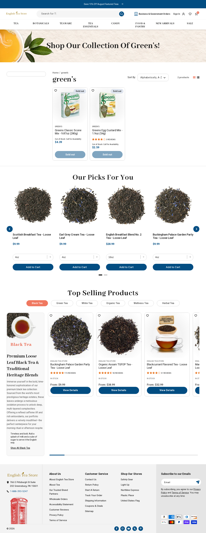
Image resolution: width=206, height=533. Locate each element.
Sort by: (132, 77)
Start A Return (92, 490)
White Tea (87, 303)
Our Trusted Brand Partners (58, 492)
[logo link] (22, 474)
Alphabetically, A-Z (151, 77)
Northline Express (130, 490)
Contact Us (90, 479)
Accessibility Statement (61, 504)
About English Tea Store (61, 479)
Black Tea (37, 303)
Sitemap (89, 511)
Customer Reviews (59, 509)
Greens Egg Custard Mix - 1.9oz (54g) (107, 132)
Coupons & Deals (94, 506)
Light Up (125, 484)
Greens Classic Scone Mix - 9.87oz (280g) (68, 132)
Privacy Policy (56, 515)
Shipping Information (95, 500)
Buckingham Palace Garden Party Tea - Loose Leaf (173, 236)
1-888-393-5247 (19, 491)
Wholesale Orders (58, 499)
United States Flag (130, 500)
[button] (196, 14)
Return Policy (91, 484)
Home (55, 73)
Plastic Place (127, 495)
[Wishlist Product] (55, 91)
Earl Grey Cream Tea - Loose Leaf (76, 236)
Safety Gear (127, 479)
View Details (70, 390)
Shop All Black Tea (20, 448)
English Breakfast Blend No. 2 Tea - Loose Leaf (123, 236)
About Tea (54, 484)
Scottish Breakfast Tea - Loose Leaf (32, 236)
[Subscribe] (197, 482)
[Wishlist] (190, 14)
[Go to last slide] (10, 229)
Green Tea (62, 303)
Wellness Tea (141, 303)
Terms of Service (58, 520)
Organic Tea (113, 303)
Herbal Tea (168, 303)
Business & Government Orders (154, 14)
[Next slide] (196, 229)
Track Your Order (93, 495)
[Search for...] (121, 13)
